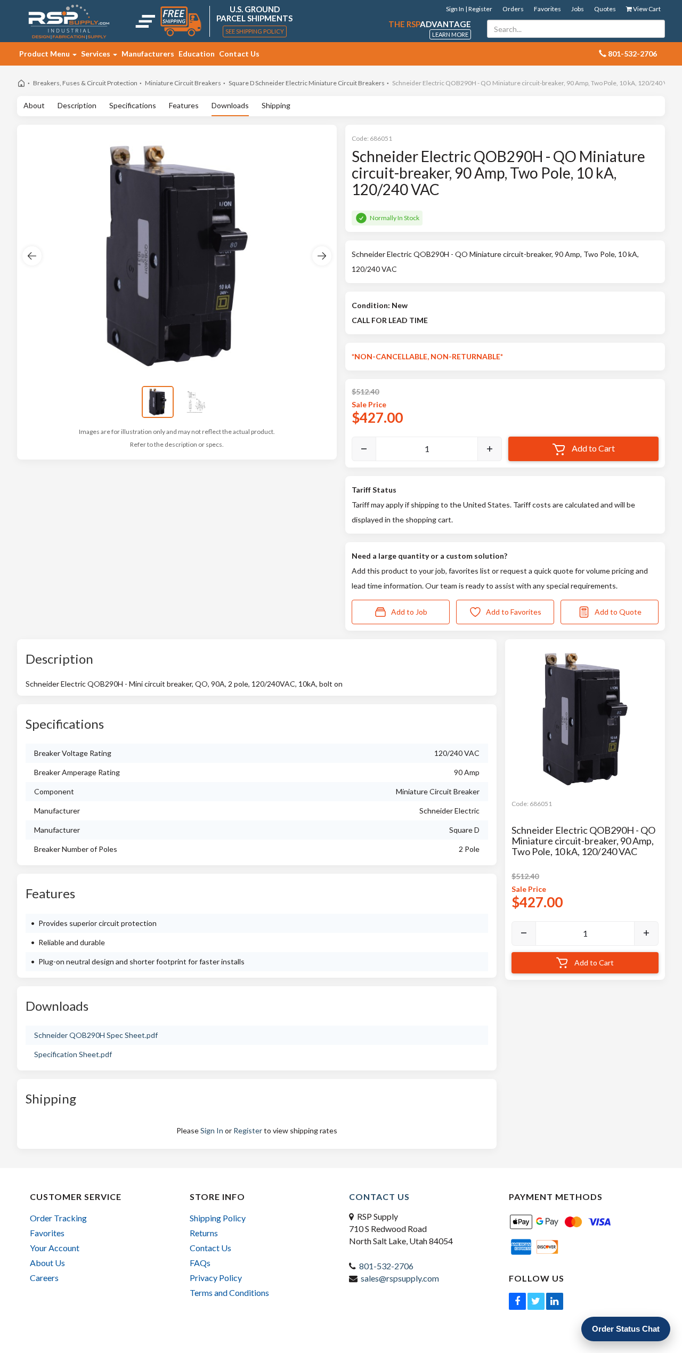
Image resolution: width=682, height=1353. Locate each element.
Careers (44, 1278)
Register (247, 1130)
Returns (204, 1233)
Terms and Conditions (229, 1292)
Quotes (605, 9)
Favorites (547, 9)
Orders (513, 9)
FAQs (200, 1263)
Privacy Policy (216, 1278)
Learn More (450, 34)
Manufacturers (147, 53)
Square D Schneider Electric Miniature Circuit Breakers (307, 83)
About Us (47, 1263)
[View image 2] (196, 402)
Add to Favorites (513, 611)
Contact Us (239, 53)
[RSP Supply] (69, 21)
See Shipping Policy (254, 31)
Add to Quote (618, 611)
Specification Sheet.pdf (73, 1054)
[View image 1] (158, 402)
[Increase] (489, 449)
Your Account (54, 1248)
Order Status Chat (626, 1328)
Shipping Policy (218, 1218)
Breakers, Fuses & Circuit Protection (85, 83)
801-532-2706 (386, 1266)
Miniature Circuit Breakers (183, 83)
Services (96, 53)
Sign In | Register (469, 9)
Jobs (577, 9)
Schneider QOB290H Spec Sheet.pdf (96, 1035)
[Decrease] (364, 449)
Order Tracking (58, 1218)
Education (196, 53)
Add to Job (409, 611)
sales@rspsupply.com (400, 1278)
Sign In (211, 1130)
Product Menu (45, 53)
